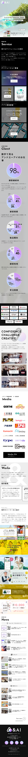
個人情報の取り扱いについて (14, 751)
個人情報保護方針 (14, 749)
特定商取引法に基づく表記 (14, 748)
